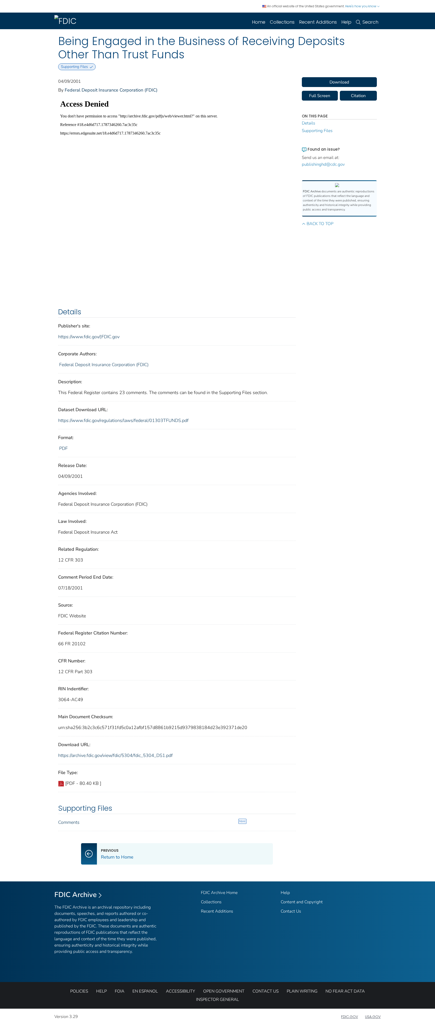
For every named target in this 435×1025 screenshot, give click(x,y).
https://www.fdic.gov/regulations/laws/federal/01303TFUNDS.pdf (123, 420)
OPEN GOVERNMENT (223, 991)
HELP (101, 991)
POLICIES (79, 991)
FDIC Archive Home (219, 892)
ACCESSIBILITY (180, 991)
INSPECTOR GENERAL (217, 999)
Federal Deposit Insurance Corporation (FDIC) (111, 90)
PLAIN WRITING (302, 991)
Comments (69, 822)
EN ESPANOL (145, 991)
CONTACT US (265, 991)
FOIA (119, 991)
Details (308, 123)
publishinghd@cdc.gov (323, 164)
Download (339, 82)
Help (346, 22)
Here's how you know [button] (361, 6)
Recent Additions (318, 22)
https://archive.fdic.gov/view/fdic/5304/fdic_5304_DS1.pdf (115, 755)
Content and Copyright (302, 902)
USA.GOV (373, 1016)
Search (370, 22)
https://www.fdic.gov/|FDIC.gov (89, 337)
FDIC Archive (75, 895)
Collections (282, 22)
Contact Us (291, 911)
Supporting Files (317, 131)
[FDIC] (66, 21)
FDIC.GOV (349, 1016)
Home (258, 22)
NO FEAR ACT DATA (345, 991)
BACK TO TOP (320, 224)
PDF (63, 448)
